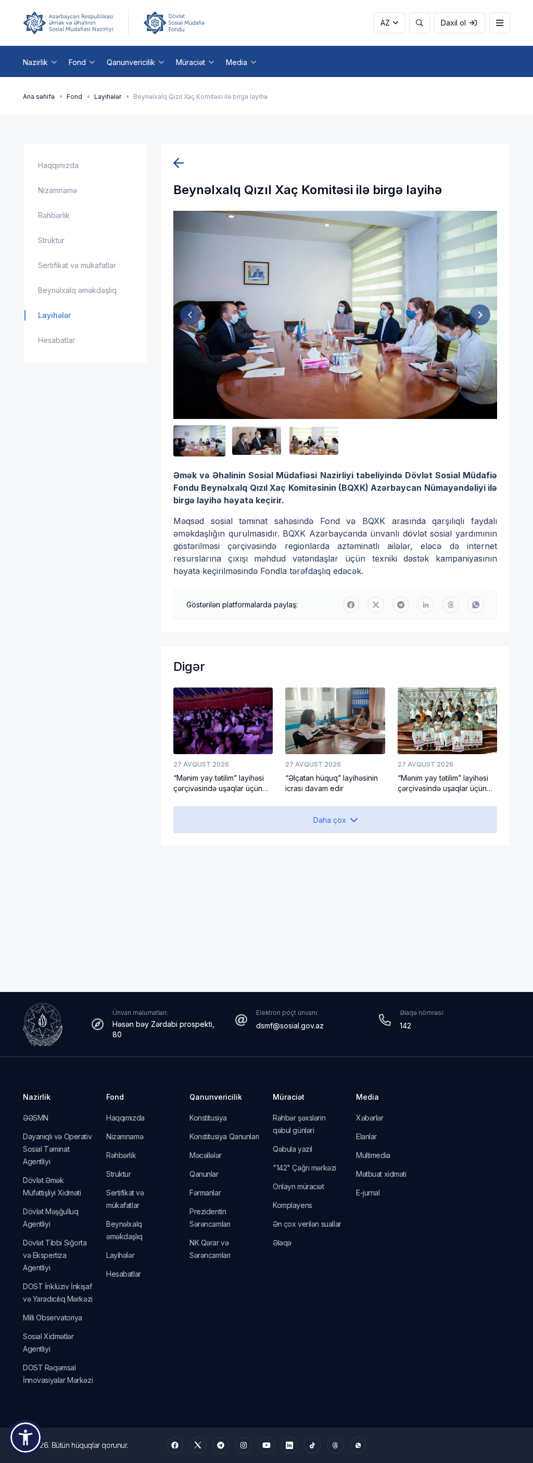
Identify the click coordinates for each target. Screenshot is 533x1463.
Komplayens (292, 1205)
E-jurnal (368, 1192)
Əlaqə (282, 1242)
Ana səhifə (39, 96)
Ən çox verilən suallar (307, 1223)
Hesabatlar (56, 340)
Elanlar (366, 1136)
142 (405, 1025)
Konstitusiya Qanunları (224, 1136)
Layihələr (107, 96)
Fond (74, 96)
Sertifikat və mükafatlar (77, 265)
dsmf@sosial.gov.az (290, 1025)
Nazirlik (36, 1096)
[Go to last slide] (190, 314)
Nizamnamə (57, 190)
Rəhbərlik (54, 215)
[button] (199, 440)
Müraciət (288, 1096)
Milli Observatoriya (52, 1317)
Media (367, 1096)
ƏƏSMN (35, 1117)
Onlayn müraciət (298, 1186)
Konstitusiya (208, 1117)
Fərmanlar (205, 1192)
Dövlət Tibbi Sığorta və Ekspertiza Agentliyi (55, 1255)
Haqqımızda (58, 165)
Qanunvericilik (215, 1096)
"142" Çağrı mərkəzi (304, 1167)
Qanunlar (204, 1173)
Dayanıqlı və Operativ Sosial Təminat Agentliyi (57, 1149)
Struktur (51, 240)
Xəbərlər (370, 1117)
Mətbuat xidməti (381, 1173)
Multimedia (373, 1155)
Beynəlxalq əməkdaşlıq (77, 290)
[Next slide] (479, 314)
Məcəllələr (205, 1155)
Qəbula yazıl (292, 1148)
